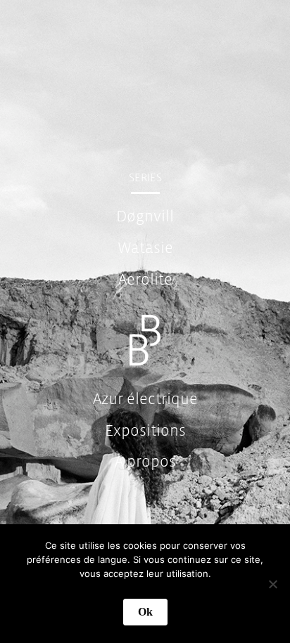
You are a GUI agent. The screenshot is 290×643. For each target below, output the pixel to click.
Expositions (145, 431)
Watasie (145, 248)
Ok (145, 612)
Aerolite (145, 279)
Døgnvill (145, 216)
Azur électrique (145, 399)
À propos (145, 461)
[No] (272, 584)
